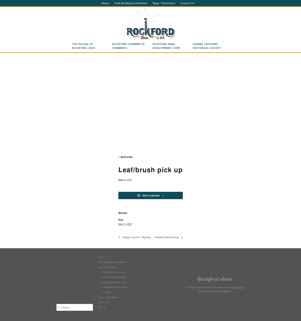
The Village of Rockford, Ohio (83, 46)
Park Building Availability (130, 3)
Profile (107, 292)
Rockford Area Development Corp (166, 46)
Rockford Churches (114, 272)
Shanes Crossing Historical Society (207, 46)
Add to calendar (151, 195)
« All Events (125, 157)
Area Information (107, 267)
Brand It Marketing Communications (221, 289)
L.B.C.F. (102, 307)
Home (105, 3)
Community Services (115, 282)
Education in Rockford (116, 287)
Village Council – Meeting (136, 237)
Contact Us (188, 3)
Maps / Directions (164, 3)
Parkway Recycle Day (167, 237)
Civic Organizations (114, 277)
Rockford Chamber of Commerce (129, 46)
